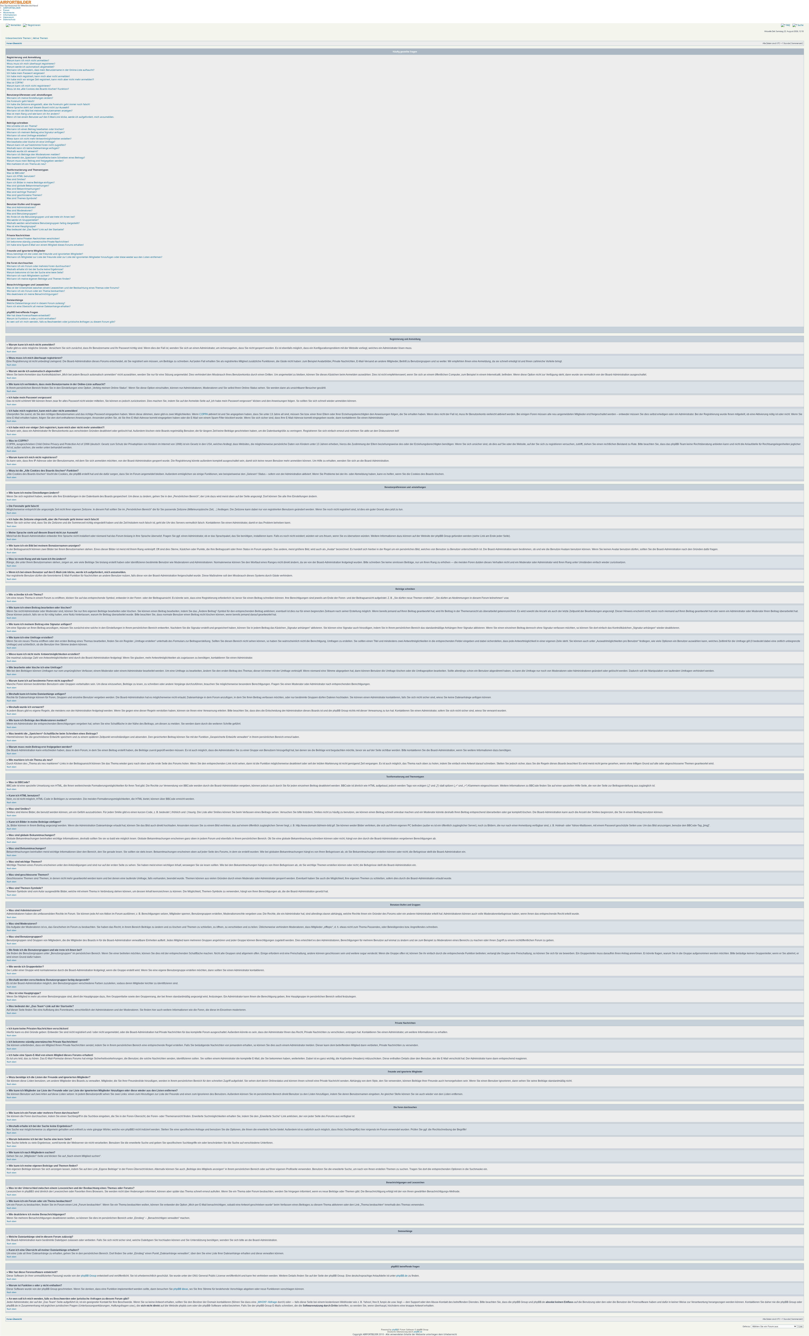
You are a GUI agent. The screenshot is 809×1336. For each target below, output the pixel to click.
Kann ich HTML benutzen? (21, 176)
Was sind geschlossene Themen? (24, 195)
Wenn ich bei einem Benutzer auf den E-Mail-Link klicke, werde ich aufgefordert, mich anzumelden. (60, 116)
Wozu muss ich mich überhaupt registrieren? (31, 63)
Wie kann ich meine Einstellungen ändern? (30, 97)
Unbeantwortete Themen (18, 38)
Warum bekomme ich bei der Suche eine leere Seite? (35, 272)
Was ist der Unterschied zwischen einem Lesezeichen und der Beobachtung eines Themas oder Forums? (63, 287)
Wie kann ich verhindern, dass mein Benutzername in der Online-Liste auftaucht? (50, 69)
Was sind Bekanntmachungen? (23, 188)
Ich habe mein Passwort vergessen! (26, 73)
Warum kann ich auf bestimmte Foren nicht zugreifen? (36, 144)
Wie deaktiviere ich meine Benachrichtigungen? (32, 294)
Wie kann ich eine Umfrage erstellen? (27, 135)
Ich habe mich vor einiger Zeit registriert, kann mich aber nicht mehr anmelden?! (50, 79)
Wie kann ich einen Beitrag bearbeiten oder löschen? (35, 129)
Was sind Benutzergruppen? (22, 213)
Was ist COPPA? (15, 82)
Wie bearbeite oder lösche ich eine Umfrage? (31, 141)
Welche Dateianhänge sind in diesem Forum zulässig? (36, 303)
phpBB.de (402, 1275)
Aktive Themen (40, 38)
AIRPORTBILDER (15, 2)
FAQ (787, 25)
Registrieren (33, 25)
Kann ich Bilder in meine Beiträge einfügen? (31, 182)
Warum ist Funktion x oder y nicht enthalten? (31, 318)
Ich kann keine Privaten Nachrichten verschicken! (33, 238)
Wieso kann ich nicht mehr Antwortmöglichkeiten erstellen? (39, 138)
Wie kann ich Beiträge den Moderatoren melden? (33, 154)
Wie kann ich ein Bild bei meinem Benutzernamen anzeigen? (39, 110)
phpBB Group (88, 1275)
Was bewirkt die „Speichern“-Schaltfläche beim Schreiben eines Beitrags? (46, 157)
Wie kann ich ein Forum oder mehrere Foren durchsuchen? (39, 266)
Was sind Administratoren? (21, 207)
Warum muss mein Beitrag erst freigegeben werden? (35, 160)
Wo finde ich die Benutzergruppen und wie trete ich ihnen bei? (41, 216)
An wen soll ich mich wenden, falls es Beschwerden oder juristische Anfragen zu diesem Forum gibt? (61, 321)
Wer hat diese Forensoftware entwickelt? (28, 315)
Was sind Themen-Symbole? (22, 198)
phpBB (395, 1330)
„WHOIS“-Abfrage (267, 1302)
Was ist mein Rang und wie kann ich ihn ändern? (33, 113)
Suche (800, 25)
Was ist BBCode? (16, 172)
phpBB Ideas (180, 1289)
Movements (8, 12)
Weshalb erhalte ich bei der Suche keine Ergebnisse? (35, 269)
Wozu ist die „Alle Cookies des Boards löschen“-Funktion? (38, 88)
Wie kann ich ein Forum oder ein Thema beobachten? (36, 290)
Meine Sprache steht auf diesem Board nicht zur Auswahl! (38, 107)
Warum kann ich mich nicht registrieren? (29, 85)
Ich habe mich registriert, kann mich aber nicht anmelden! (38, 76)
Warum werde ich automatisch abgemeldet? (30, 66)
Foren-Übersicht (14, 43)
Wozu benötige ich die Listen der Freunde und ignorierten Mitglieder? (45, 253)
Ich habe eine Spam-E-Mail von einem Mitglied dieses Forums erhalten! (45, 244)
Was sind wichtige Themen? (22, 191)
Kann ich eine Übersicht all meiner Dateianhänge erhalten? (39, 306)
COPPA (203, 414)
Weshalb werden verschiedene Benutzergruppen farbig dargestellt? (43, 223)
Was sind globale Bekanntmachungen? (28, 185)
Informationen (10, 15)
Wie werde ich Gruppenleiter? (23, 219)
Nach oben (11, 351)
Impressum (8, 17)
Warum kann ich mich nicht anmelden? (28, 60)
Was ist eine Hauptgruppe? (21, 226)
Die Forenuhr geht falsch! (20, 101)
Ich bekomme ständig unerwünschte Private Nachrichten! (38, 241)
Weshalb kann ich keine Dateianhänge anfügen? (33, 148)
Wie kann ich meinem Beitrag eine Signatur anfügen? (36, 132)
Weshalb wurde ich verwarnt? (22, 151)
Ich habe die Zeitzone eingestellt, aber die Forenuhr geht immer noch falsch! (48, 104)
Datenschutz (9, 19)
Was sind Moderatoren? (19, 210)
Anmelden (15, 25)
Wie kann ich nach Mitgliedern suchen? (28, 275)
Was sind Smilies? (16, 179)
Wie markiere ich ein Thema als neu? (26, 163)
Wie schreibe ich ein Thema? (22, 125)
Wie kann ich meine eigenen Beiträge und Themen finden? (39, 278)
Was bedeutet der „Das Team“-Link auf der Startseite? (35, 229)
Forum (6, 10)
